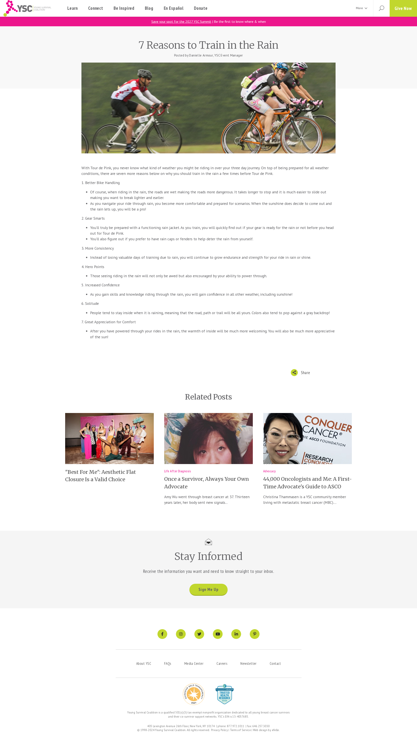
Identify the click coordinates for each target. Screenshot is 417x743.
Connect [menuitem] (95, 8)
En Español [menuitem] (174, 8)
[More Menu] (366, 8)
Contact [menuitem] (275, 663)
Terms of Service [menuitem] (240, 730)
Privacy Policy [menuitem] (219, 730)
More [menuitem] (359, 8)
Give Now (403, 8)
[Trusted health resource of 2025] (224, 694)
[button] (381, 8)
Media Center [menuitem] (194, 663)
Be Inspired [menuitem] (124, 8)
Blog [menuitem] (149, 8)
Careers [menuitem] (222, 663)
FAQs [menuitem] (167, 663)
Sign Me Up (208, 589)
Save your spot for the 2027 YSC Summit (181, 21)
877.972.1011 (235, 726)
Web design (260, 730)
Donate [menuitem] (201, 8)
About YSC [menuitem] (143, 663)
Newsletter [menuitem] (248, 663)
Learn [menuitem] (72, 8)
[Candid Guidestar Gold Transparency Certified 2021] (194, 694)
